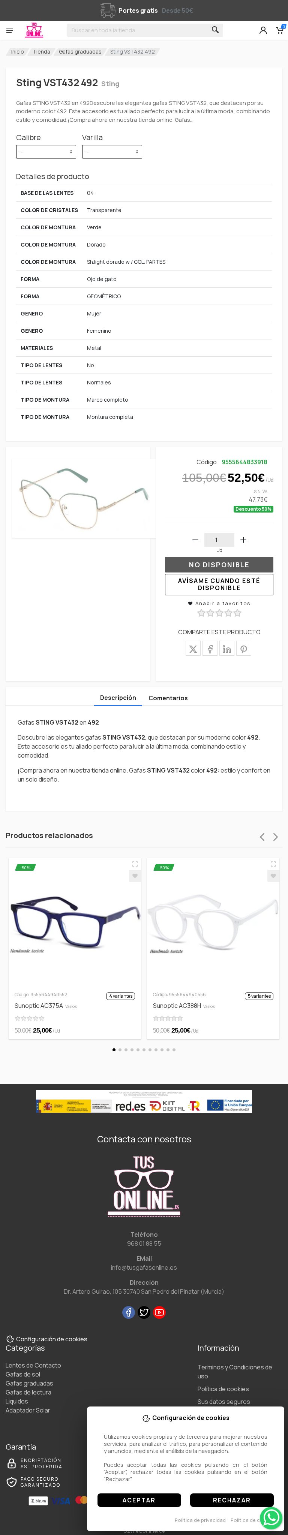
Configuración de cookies (51, 1339)
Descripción (118, 698)
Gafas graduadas (80, 51)
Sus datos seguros (224, 1401)
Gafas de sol (23, 1374)
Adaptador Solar (28, 1410)
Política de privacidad (200, 1520)
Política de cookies (253, 1520)
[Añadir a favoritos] (135, 876)
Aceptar (139, 1500)
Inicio (17, 51)
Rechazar (232, 1500)
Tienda (41, 51)
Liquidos (17, 1401)
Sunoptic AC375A (46, 1005)
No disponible (219, 564)
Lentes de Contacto (33, 1365)
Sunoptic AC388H (184, 1005)
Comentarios (168, 698)
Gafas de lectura (28, 1392)
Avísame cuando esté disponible (219, 584)
